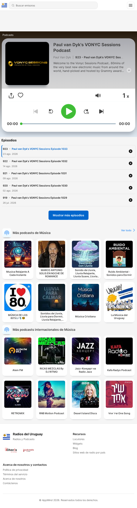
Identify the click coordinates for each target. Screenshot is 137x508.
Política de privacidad (15, 469)
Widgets (77, 443)
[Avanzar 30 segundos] (86, 111)
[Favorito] (20, 95)
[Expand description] (129, 70)
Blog (75, 448)
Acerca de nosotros (14, 478)
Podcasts (7, 34)
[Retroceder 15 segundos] (51, 111)
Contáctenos (10, 483)
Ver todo (126, 230)
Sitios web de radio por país (89, 452)
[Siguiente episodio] (101, 111)
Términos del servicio (15, 474)
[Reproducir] (68, 111)
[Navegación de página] (130, 5)
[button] (98, 95)
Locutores (78, 439)
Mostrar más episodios (68, 215)
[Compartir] (11, 95)
